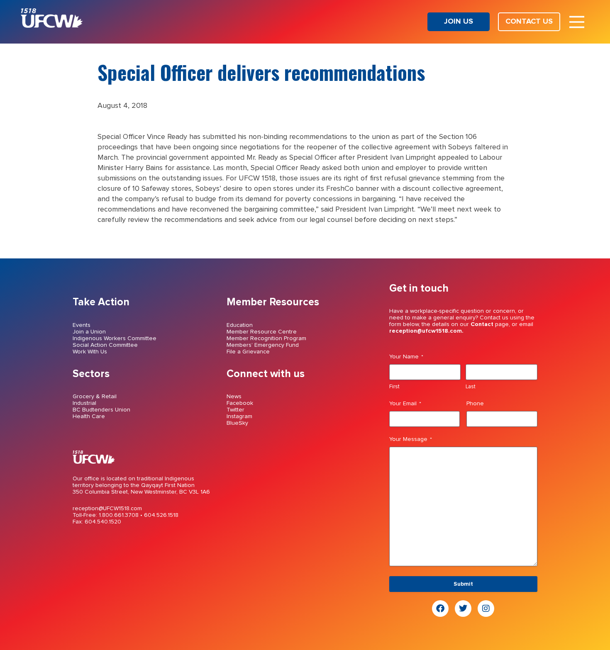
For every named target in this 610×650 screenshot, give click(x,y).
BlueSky (237, 423)
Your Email (405, 404)
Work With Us (90, 352)
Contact (482, 324)
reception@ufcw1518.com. (426, 331)
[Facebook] (440, 608)
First (394, 387)
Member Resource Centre (262, 332)
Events (81, 325)
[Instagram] (486, 608)
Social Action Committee (105, 345)
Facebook (240, 403)
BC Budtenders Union (101, 410)
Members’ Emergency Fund (263, 345)
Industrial (84, 403)
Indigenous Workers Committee (114, 338)
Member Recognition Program (266, 338)
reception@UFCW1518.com (107, 508)
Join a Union (89, 332)
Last (471, 387)
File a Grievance (248, 352)
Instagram (239, 416)
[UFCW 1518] (52, 25)
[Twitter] (463, 608)
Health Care (89, 416)
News (234, 396)
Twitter (235, 410)
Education (240, 325)
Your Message (410, 439)
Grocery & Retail (95, 396)
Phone (475, 404)
